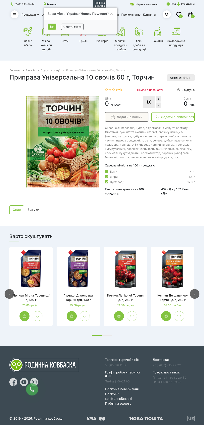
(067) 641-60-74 (25, 4)
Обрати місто (72, 26)
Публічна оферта (118, 403)
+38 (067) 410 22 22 (167, 365)
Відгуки (33, 210)
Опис (17, 210)
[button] (97, 335)
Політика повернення (122, 389)
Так (52, 26)
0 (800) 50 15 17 (116, 365)
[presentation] (9, 294)
